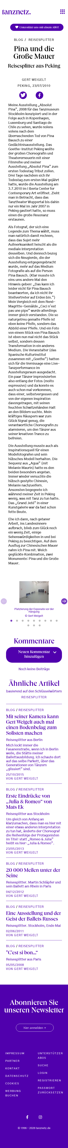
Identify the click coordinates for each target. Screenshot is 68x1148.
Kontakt (12, 1068)
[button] (23, 95)
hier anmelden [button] (35, 1028)
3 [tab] (23, 621)
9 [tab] (57, 621)
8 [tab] (51, 621)
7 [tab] (45, 621)
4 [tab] (28, 621)
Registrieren (49, 1080)
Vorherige (4, 601)
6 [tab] (40, 621)
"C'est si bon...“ (22, 953)
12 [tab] (40, 625)
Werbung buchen (13, 1093)
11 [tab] (34, 625)
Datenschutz (17, 1076)
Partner (12, 1061)
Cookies (12, 1083)
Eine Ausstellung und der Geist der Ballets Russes (33, 916)
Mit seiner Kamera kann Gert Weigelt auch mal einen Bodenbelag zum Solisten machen (32, 725)
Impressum (15, 1053)
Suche (43, 1065)
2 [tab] (17, 621)
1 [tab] (11, 621)
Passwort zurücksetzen (50, 1090)
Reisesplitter (41, 39)
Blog (18, 39)
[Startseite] (18, 11)
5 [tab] (34, 621)
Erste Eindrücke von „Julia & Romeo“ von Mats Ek (29, 802)
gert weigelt (34, 79)
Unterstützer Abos (50, 1055)
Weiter (64, 601)
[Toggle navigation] (62, 12)
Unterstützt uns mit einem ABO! (39, 27)
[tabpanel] (34, 601)
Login (43, 1073)
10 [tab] (28, 625)
